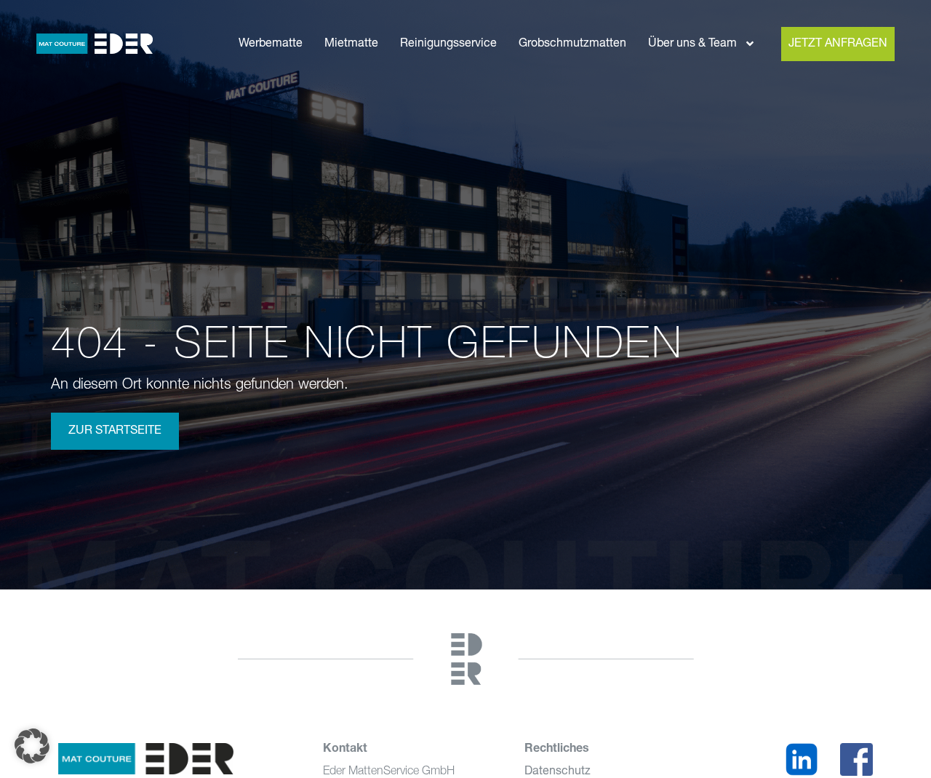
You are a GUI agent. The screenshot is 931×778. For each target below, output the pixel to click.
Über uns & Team (692, 43)
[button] (32, 746)
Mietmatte (351, 43)
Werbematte (271, 43)
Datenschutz (557, 771)
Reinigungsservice (448, 43)
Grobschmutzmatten (572, 43)
